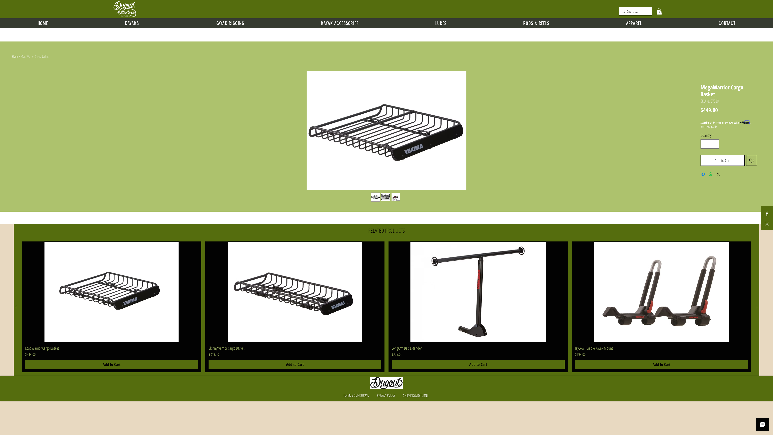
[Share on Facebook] (703, 174)
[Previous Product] (16, 306)
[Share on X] (718, 174)
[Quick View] (111, 292)
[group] (386, 307)
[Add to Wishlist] (751, 160)
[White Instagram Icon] (767, 224)
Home (15, 56)
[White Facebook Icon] (767, 214)
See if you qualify (709, 126)
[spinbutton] (710, 144)
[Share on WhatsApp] (710, 174)
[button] (659, 11)
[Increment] (715, 144)
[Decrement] (704, 144)
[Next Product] (756, 306)
